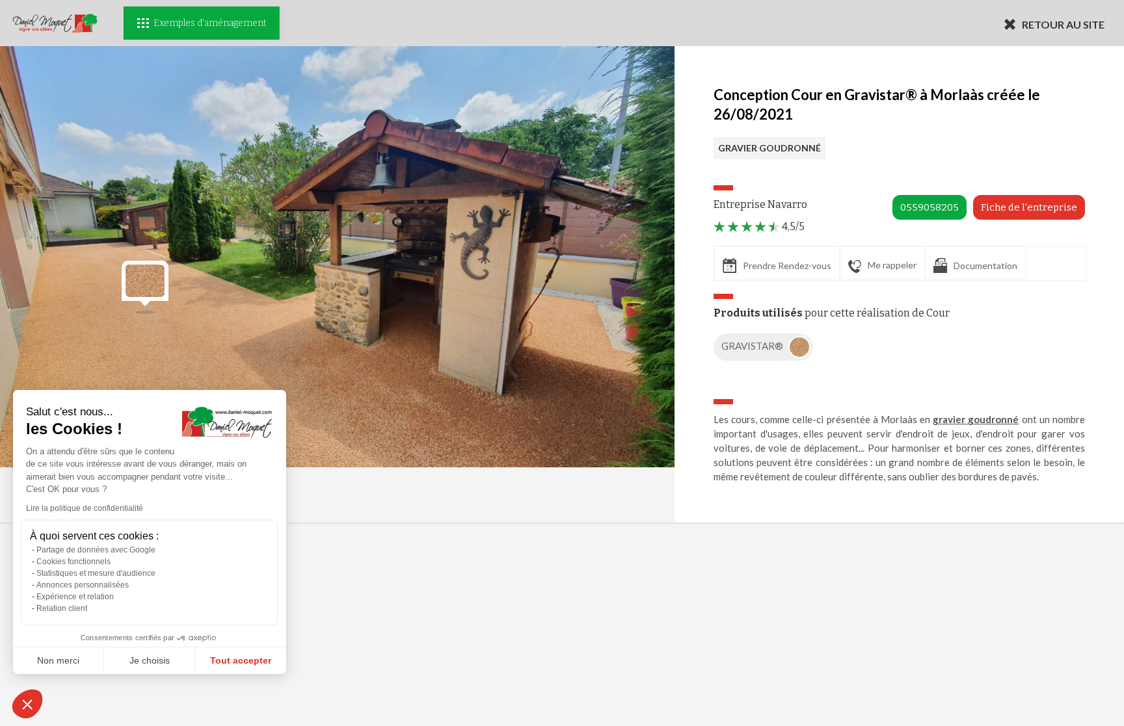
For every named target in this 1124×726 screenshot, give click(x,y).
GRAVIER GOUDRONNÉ (769, 147)
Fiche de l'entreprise (1029, 207)
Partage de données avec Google (95, 549)
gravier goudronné (976, 419)
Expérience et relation (75, 596)
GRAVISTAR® (753, 346)
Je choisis (149, 660)
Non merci (58, 660)
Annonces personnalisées (82, 585)
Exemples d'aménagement (210, 23)
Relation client (61, 608)
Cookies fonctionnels (73, 561)
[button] (27, 704)
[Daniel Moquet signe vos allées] (55, 23)
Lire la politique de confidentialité (84, 508)
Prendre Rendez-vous (787, 265)
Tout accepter (240, 660)
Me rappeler (892, 264)
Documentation (985, 265)
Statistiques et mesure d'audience (95, 573)
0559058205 (929, 207)
